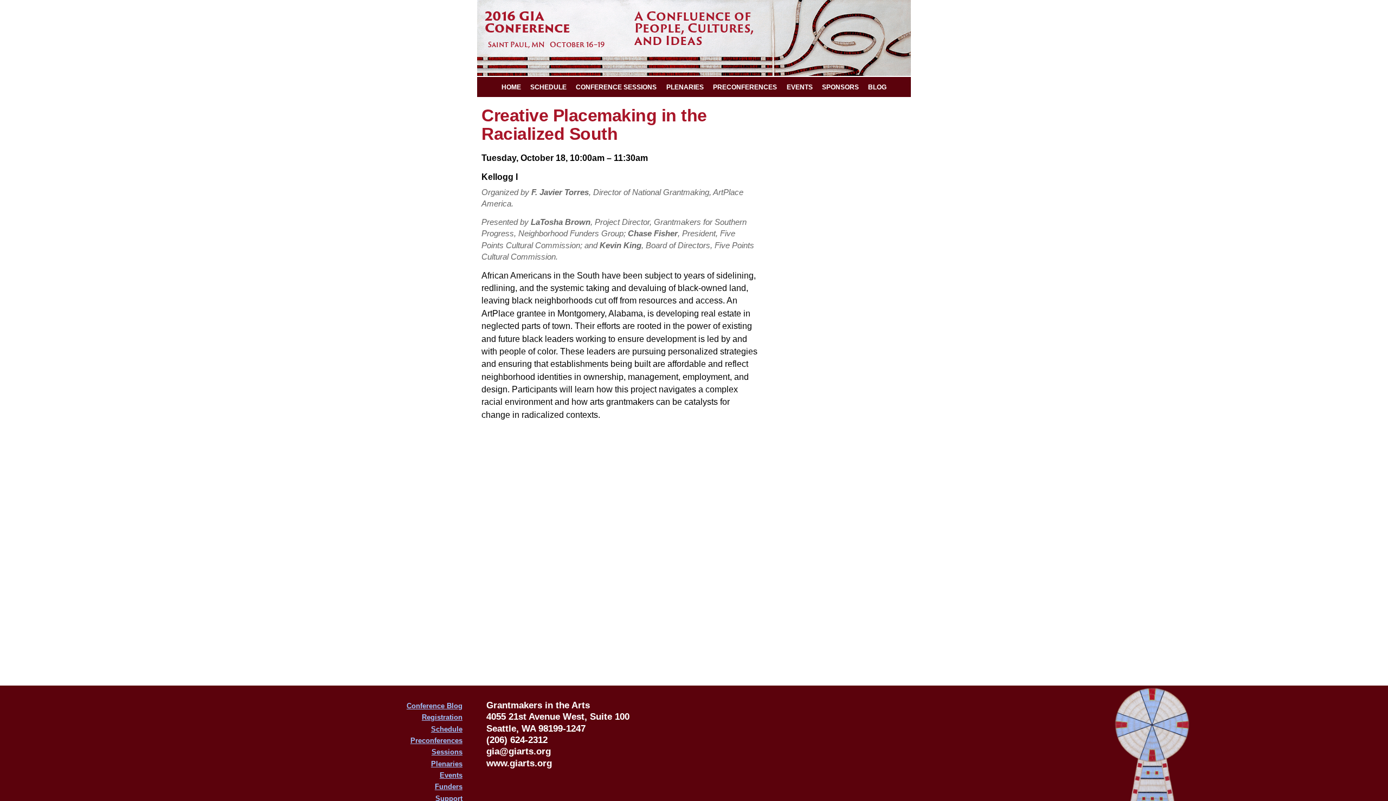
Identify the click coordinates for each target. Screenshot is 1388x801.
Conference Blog (434, 706)
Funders (448, 787)
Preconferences (436, 741)
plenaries (685, 87)
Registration (442, 717)
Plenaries (446, 764)
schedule (548, 87)
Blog (877, 87)
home (511, 87)
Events (451, 775)
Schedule (446, 729)
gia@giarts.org (518, 751)
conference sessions (616, 87)
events (800, 87)
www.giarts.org (519, 763)
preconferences (745, 87)
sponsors (840, 87)
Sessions (447, 752)
